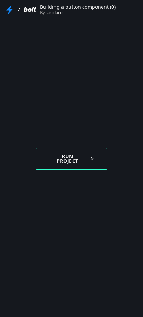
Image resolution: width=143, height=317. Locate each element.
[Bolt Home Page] (30, 9)
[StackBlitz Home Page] (9, 9)
